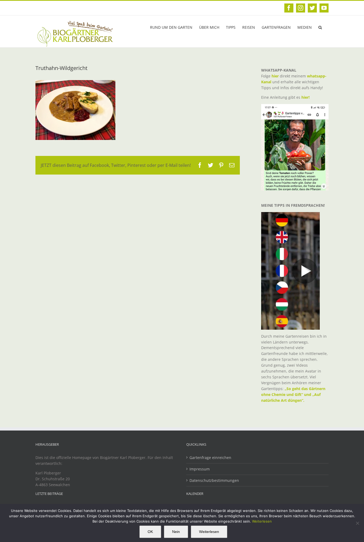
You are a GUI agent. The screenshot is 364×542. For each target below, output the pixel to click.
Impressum (199, 468)
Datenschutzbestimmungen (214, 480)
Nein (176, 531)
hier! (306, 97)
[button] (320, 26)
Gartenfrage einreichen (210, 457)
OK (150, 531)
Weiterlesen (262, 521)
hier (275, 75)
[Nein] (357, 523)
